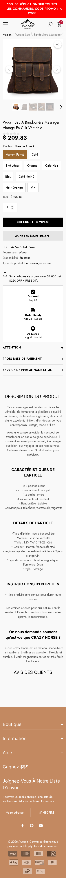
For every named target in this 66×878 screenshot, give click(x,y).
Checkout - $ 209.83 (33, 222)
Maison (7, 35)
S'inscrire (46, 813)
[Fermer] (60, 8)
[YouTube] (40, 825)
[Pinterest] (31, 825)
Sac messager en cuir (38, 263)
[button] (50, 24)
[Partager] (57, 44)
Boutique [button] (12, 724)
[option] (33, 69)
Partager (57, 44)
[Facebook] (22, 825)
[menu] (5, 24)
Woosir (23, 252)
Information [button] (14, 738)
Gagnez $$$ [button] (15, 766)
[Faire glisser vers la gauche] (9, 69)
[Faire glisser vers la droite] (56, 69)
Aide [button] (7, 752)
